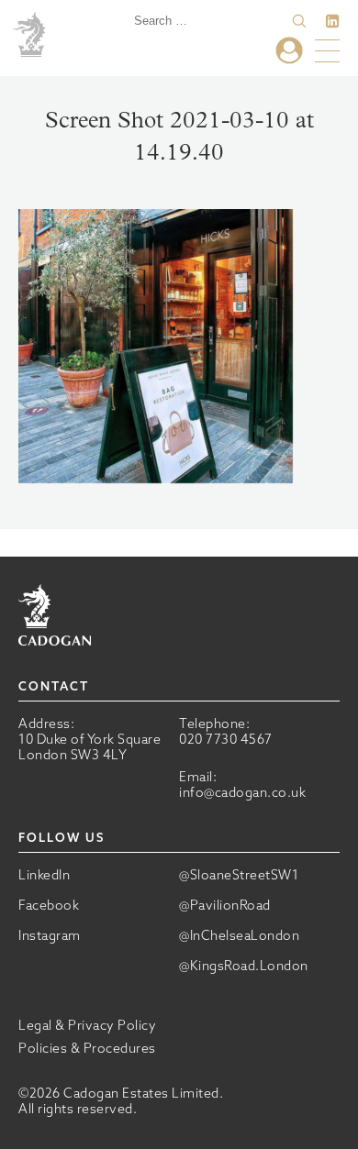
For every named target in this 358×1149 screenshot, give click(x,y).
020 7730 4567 (226, 739)
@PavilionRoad (225, 905)
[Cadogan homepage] (31, 36)
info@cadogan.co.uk (242, 792)
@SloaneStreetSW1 (238, 875)
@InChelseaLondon (239, 936)
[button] (299, 21)
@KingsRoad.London (243, 966)
